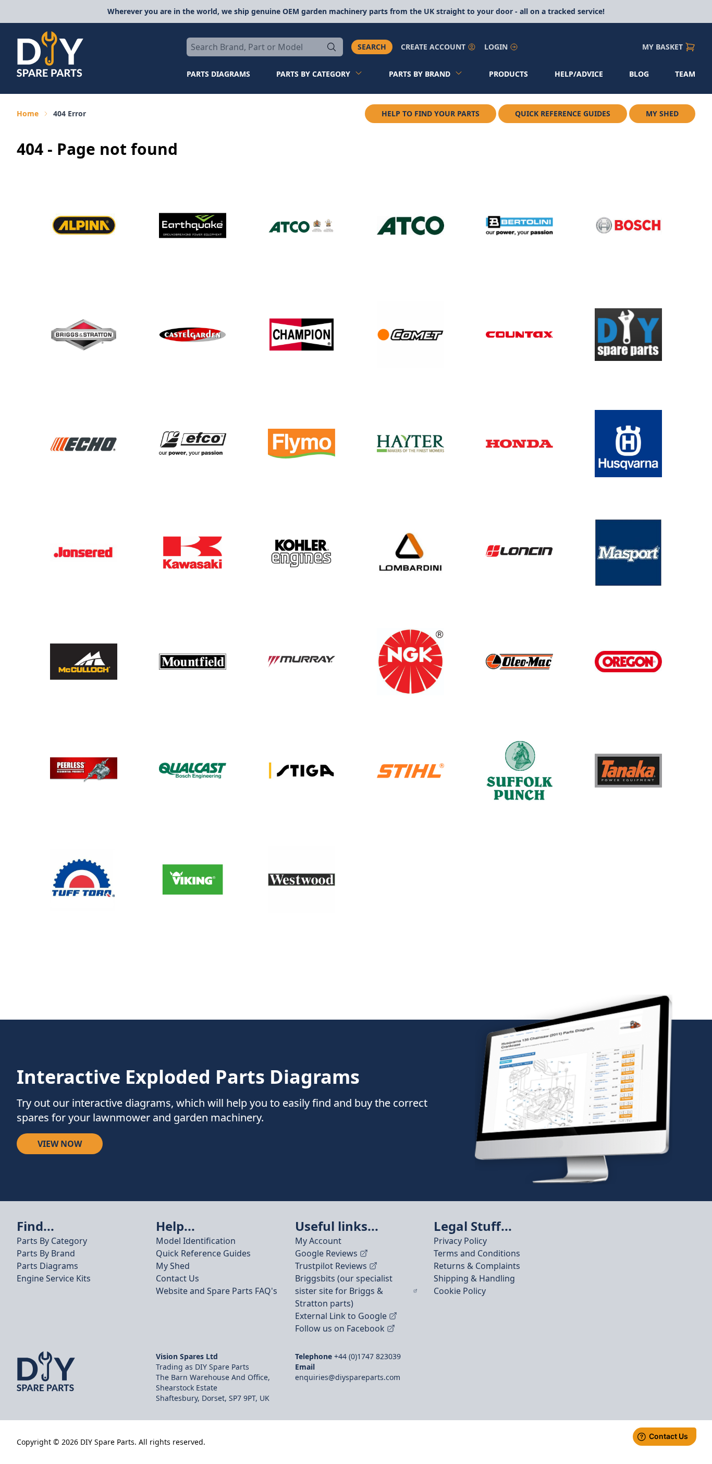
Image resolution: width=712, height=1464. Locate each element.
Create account (433, 47)
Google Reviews (326, 1253)
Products (508, 74)
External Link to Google (341, 1316)
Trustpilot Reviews (331, 1266)
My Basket (662, 47)
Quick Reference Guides (562, 113)
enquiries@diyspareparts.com (347, 1377)
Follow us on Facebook (340, 1328)
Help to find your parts (431, 113)
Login (496, 47)
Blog (639, 74)
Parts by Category (313, 74)
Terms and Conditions (477, 1253)
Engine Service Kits (54, 1278)
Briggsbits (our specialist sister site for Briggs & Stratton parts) (343, 1291)
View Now (60, 1144)
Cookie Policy (460, 1291)
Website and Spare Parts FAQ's (216, 1291)
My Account (318, 1241)
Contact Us (177, 1278)
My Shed (662, 113)
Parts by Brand (419, 74)
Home (28, 113)
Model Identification (196, 1241)
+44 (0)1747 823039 (367, 1356)
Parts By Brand (46, 1253)
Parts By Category (52, 1241)
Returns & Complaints (477, 1266)
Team (685, 74)
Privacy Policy (460, 1241)
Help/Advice (579, 74)
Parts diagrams (218, 74)
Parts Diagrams (47, 1266)
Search (372, 47)
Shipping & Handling (474, 1278)
